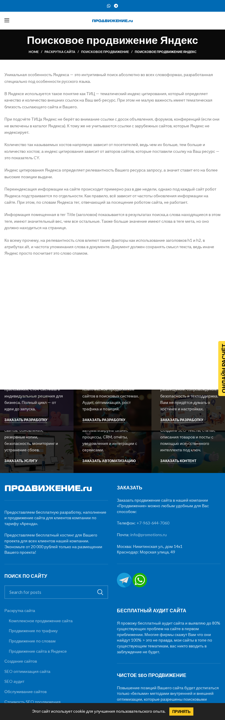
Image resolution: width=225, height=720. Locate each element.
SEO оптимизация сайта (27, 671)
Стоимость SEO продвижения (32, 701)
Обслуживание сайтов (25, 691)
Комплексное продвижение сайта (41, 620)
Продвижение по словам (32, 640)
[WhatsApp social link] (108, 6)
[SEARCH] (100, 592)
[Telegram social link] (116, 6)
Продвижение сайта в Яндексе (38, 651)
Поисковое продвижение (105, 52)
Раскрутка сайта (60, 52)
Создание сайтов (20, 661)
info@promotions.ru (148, 534)
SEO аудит (14, 681)
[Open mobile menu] (6, 20)
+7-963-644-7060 (153, 522)
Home (34, 52)
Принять (181, 711)
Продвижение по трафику (33, 630)
